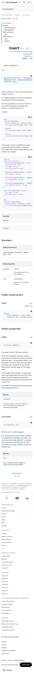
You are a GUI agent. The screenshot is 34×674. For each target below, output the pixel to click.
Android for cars (6, 565)
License (10, 660)
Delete (5, 228)
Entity (4, 108)
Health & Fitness (6, 539)
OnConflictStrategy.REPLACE (12, 440)
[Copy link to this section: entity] (8, 337)
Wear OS (4, 559)
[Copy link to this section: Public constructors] (25, 295)
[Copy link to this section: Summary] (14, 240)
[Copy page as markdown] (27, 48)
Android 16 (5, 579)
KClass (17, 252)
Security (4, 514)
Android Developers (7, 15)
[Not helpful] (16, 18)
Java (30, 58)
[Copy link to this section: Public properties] (23, 329)
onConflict (18, 279)
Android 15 (5, 582)
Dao (17, 92)
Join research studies (8, 630)
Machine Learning (7, 536)
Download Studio (7, 610)
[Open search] (20, 2)
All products (5, 653)
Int (9, 254)
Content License (23, 485)
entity (28, 145)
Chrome (4, 645)
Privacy (4, 545)
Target (7, 78)
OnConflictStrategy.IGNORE (12, 445)
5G (2, 548)
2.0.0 (30, 56)
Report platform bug (8, 621)
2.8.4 (31, 306)
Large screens (6, 556)
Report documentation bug (10, 624)
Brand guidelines (19, 660)
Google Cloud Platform (9, 650)
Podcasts (4, 526)
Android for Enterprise (8, 511)
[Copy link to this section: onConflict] (13, 417)
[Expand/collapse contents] (12, 23)
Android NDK (5, 613)
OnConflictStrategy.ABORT (15, 436)
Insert (14, 81)
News (3, 520)
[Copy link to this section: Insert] (8, 303)
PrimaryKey (27, 373)
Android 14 (5, 584)
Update (5, 220)
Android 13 (5, 587)
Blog (3, 523)
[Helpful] (13, 18)
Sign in (29, 2)
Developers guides (7, 604)
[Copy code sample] (31, 117)
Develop (17, 15)
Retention (8, 80)
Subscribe (26, 665)
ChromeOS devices (7, 562)
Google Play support (8, 627)
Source (4, 517)
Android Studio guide (8, 601)
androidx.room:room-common (23, 51)
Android (4, 508)
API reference (8, 9)
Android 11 (5, 593)
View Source (26, 54)
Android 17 (5, 576)
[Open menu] (3, 2)
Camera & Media (7, 542)
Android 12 (5, 590)
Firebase (4, 648)
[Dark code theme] (31, 76)
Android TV (5, 568)
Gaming (4, 533)
